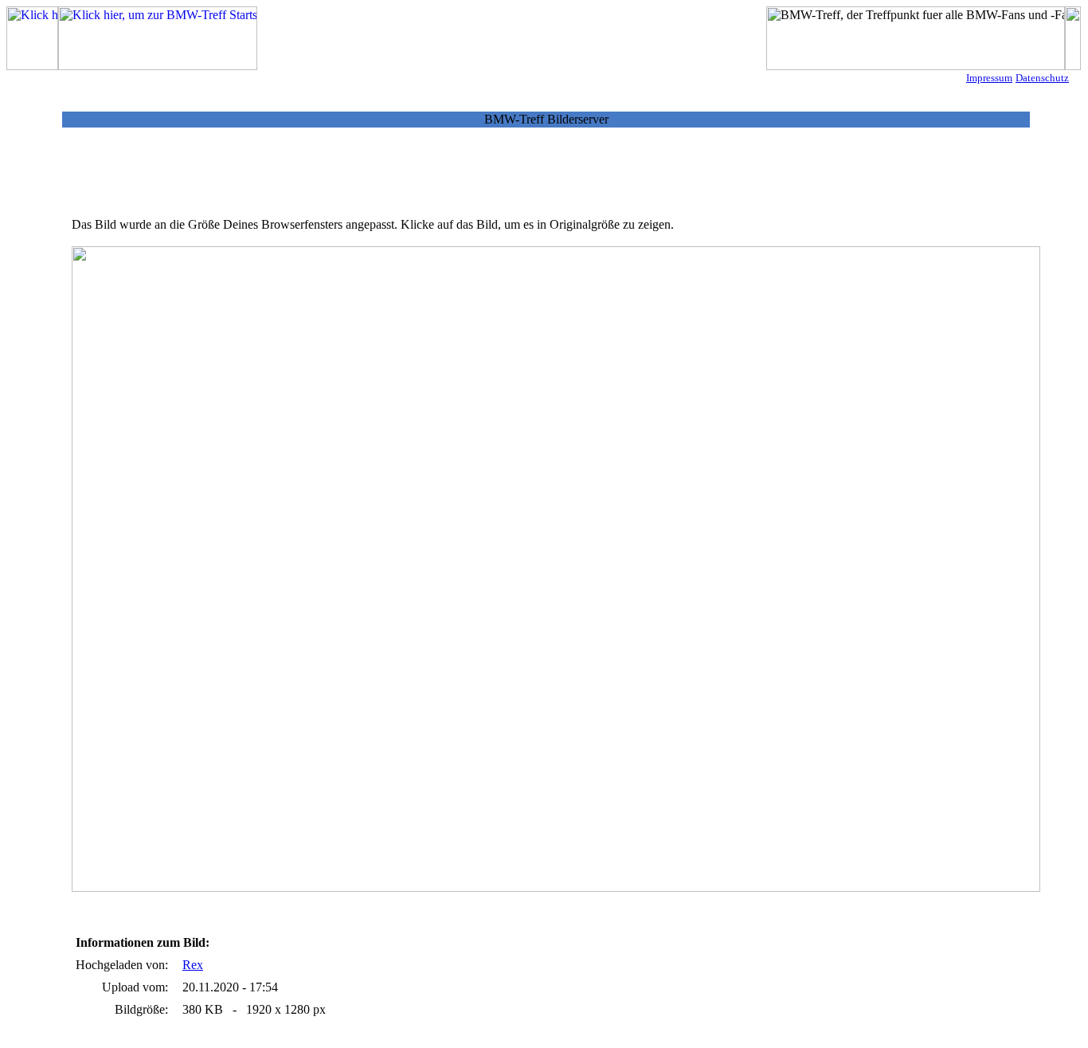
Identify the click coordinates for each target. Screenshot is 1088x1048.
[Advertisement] (546, 178)
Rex (192, 964)
